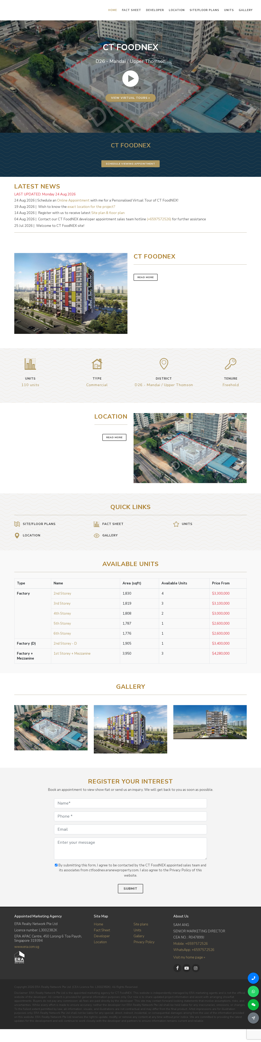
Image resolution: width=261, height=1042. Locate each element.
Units (137, 930)
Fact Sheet (102, 930)
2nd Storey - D (65, 643)
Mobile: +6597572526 (190, 943)
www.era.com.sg (26, 946)
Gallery (139, 936)
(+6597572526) (159, 219)
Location (100, 942)
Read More (145, 277)
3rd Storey (62, 603)
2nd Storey (62, 593)
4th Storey (62, 613)
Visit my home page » (189, 957)
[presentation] (243, 727)
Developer (102, 936)
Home (98, 924)
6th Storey (62, 633)
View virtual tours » (130, 98)
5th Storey (62, 623)
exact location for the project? (91, 206)
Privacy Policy (144, 942)
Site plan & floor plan (108, 213)
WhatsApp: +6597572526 (193, 949)
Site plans (141, 924)
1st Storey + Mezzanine (72, 653)
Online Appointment (73, 200)
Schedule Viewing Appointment (130, 163)
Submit (130, 888)
